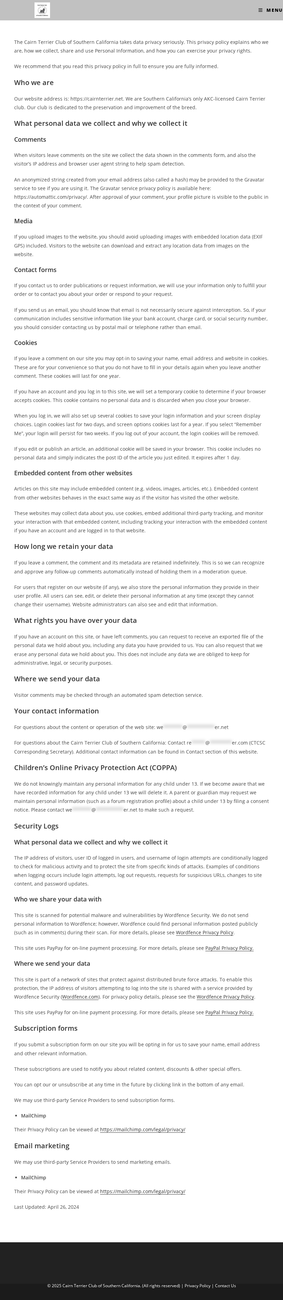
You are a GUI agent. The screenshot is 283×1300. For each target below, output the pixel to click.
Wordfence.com (80, 996)
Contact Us (225, 1286)
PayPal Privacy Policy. (229, 948)
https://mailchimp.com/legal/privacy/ (142, 1129)
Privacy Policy (198, 1286)
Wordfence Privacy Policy (204, 932)
